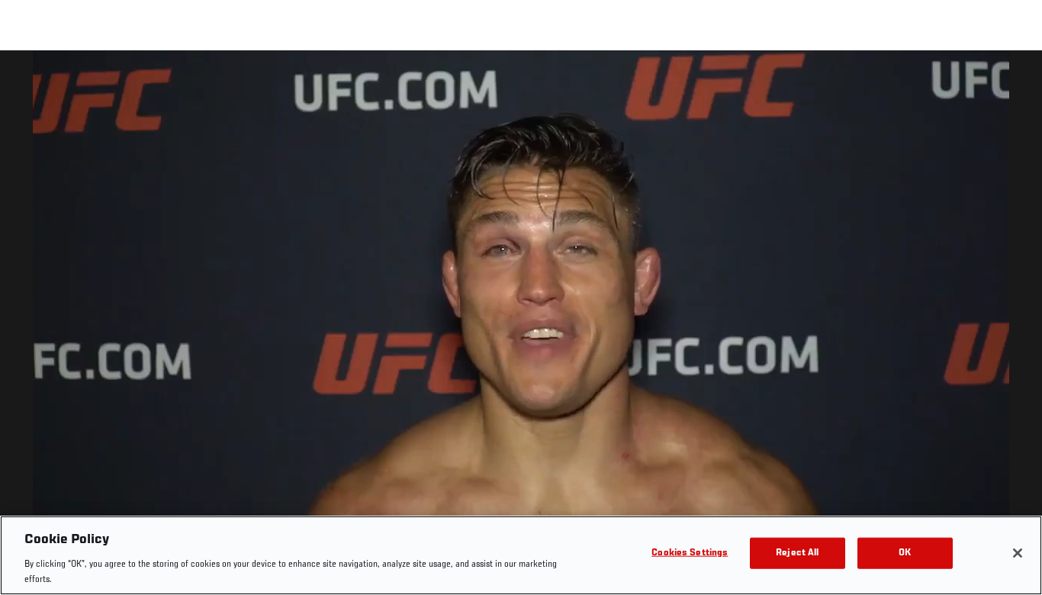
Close (1013, 81)
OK (905, 553)
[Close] (1017, 553)
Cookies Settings (689, 553)
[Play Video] (521, 325)
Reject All (797, 553)
